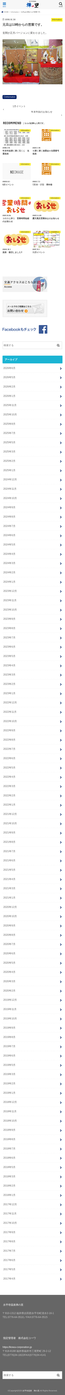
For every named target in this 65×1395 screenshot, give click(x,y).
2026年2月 (9, 386)
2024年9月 (9, 507)
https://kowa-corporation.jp (17, 1347)
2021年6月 (9, 860)
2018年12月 (10, 1102)
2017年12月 (10, 1204)
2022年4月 (9, 776)
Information (10, 97)
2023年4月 (9, 665)
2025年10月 (10, 414)
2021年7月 (9, 851)
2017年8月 (9, 1241)
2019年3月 (9, 1074)
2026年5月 (9, 377)
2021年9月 (9, 832)
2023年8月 (9, 628)
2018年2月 (9, 1185)
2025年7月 (9, 433)
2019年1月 (9, 1092)
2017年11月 (10, 1213)
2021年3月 (9, 888)
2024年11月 (10, 488)
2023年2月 (9, 683)
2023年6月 (9, 646)
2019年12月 (10, 999)
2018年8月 (9, 1139)
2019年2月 (9, 1083)
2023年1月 (9, 693)
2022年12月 (10, 702)
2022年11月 (10, 711)
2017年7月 (9, 1250)
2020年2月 (9, 990)
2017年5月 (9, 1269)
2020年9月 (9, 925)
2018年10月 (10, 1120)
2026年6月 (9, 368)
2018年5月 (9, 1167)
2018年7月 (9, 1148)
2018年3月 (9, 1176)
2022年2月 (9, 795)
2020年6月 (9, 953)
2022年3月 (9, 786)
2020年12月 (10, 906)
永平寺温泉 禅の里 (30, 1391)
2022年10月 (10, 721)
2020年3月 (9, 981)
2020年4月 (9, 971)
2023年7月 (9, 637)
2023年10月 (10, 609)
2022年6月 (9, 758)
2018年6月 (9, 1157)
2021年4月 (9, 879)
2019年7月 (9, 1046)
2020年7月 (9, 944)
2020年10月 (10, 916)
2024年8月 (9, 516)
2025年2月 (9, 460)
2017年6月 (9, 1260)
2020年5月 (9, 962)
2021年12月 (10, 814)
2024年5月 (9, 544)
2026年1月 (9, 395)
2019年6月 (9, 1055)
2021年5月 (9, 869)
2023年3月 (9, 674)
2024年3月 (9, 563)
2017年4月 (9, 1278)
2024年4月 (9, 553)
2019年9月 (9, 1027)
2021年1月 (9, 897)
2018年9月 (9, 1129)
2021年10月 (10, 823)
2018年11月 (10, 1111)
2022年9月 (9, 730)
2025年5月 (9, 442)
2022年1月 (9, 804)
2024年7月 (9, 526)
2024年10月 (10, 498)
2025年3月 (9, 451)
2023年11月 (10, 600)
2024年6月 (9, 535)
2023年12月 (10, 590)
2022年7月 (9, 748)
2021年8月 (9, 841)
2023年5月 (9, 656)
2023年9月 (9, 618)
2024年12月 (10, 479)
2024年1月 (9, 581)
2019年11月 (10, 1009)
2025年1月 (9, 470)
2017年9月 (9, 1232)
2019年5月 (9, 1064)
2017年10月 (10, 1222)
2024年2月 (9, 572)
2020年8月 (9, 934)
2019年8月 (9, 1037)
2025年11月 (10, 405)
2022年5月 (9, 767)
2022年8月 (9, 739)
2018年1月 (9, 1194)
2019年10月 (10, 1018)
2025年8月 (9, 423)
